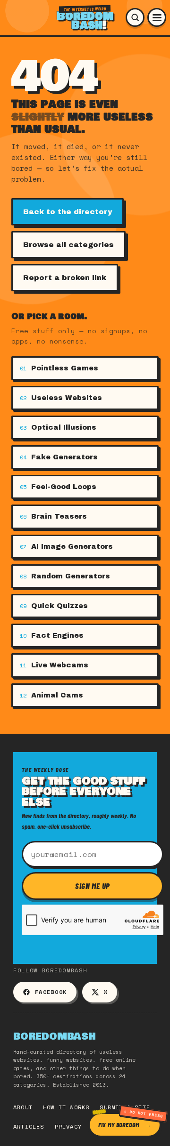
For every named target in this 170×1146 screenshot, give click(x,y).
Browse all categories (68, 244)
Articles (28, 1126)
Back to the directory (67, 212)
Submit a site (125, 1107)
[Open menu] (156, 17)
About (23, 1107)
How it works (66, 1107)
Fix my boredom (118, 1125)
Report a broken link (64, 277)
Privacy (68, 1126)
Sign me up (92, 885)
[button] (135, 17)
